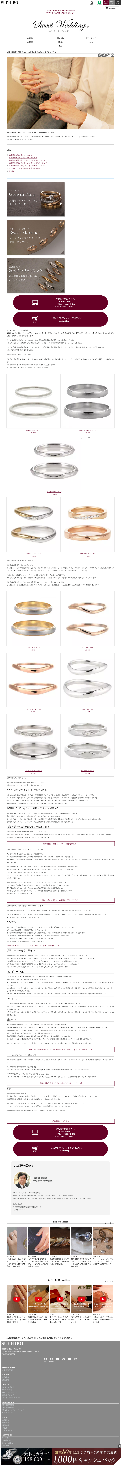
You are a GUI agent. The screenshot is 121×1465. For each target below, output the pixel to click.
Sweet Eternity (7, 1390)
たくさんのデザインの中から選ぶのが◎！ (24, 168)
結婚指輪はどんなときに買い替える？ (23, 158)
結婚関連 (30, 42)
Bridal (45, 1361)
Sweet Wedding (7, 1443)
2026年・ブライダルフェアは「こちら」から (60, 13)
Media (60, 42)
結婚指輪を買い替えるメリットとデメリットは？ (27, 160)
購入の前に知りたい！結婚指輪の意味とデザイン (60, 900)
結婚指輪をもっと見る (60, 1121)
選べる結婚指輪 (8, 1407)
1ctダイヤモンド (8, 1387)
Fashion (51, 1361)
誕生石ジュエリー (9, 1395)
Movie (91, 42)
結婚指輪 (30, 38)
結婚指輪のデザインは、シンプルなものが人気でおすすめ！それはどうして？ (36, 945)
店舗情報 (5, 1420)
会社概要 (5, 1422)
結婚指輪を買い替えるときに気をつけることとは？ (28, 163)
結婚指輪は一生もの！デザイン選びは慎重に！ (60, 844)
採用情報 (5, 1425)
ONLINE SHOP (7, 1370)
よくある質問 (7, 1430)
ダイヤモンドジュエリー (11, 1398)
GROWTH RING (8, 1413)
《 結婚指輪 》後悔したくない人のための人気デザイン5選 (60, 1083)
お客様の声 (6, 1440)
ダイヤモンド (91, 38)
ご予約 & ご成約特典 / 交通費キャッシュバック (61, 10)
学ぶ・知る (6, 1438)
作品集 (4, 1428)
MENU (118, 3)
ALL (60, 46)
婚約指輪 (60, 38)
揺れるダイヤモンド (9, 1392)
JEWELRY (6, 1384)
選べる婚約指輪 (8, 1405)
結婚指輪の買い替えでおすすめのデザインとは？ (27, 166)
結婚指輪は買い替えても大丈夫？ (21, 155)
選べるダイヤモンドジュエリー (14, 1410)
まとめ (11, 171)
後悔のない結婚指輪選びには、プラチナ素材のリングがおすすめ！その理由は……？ (60, 1050)
